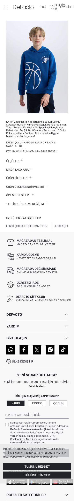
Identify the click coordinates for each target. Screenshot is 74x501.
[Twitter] (37, 349)
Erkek (37, 403)
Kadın (16, 403)
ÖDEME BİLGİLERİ (18, 195)
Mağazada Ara (17, 169)
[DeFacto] (23, 7)
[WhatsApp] (10, 349)
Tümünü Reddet (37, 466)
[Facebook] (24, 349)
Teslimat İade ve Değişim (25, 203)
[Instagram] (50, 349)
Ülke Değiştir (22, 361)
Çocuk (58, 403)
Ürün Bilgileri (16, 178)
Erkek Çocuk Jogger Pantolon (26, 226)
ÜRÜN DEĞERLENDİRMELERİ (25, 186)
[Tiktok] (63, 349)
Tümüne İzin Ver (37, 475)
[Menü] (5, 7)
